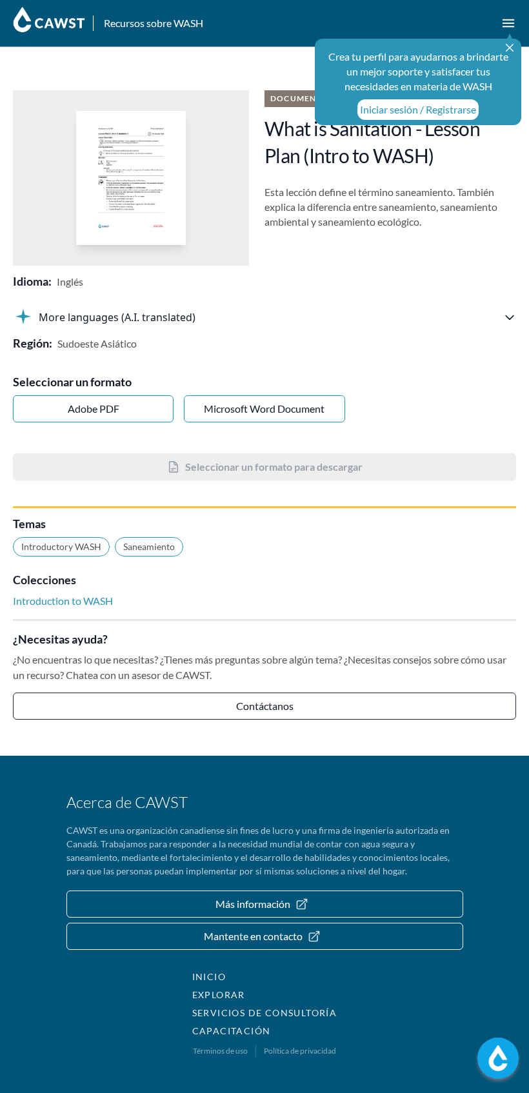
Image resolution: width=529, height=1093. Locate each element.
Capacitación (231, 1030)
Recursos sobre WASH (153, 23)
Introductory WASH (61, 546)
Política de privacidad (300, 1051)
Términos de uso (220, 1051)
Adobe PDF (93, 408)
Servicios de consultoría (264, 1012)
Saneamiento (149, 546)
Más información (252, 904)
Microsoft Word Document (264, 408)
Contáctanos (265, 706)
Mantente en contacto (253, 936)
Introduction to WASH (63, 601)
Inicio (209, 976)
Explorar (218, 994)
